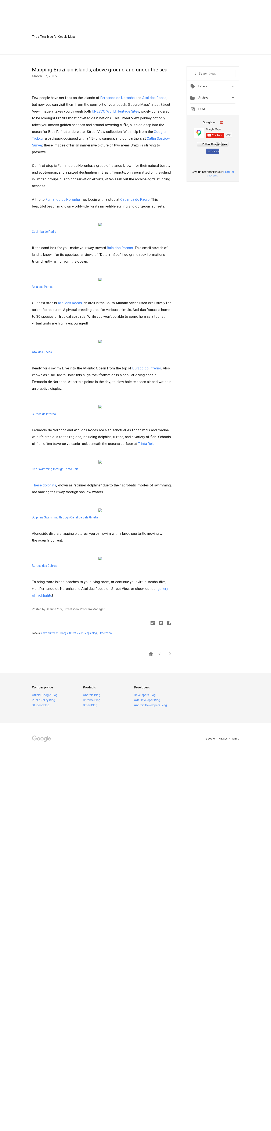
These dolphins (44, 485)
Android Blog (91, 695)
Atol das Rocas (154, 98)
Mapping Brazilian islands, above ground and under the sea (99, 70)
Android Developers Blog (150, 705)
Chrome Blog (91, 700)
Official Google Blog (45, 695)
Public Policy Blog (43, 700)
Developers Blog (145, 695)
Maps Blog (90, 633)
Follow (215, 151)
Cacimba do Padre (134, 199)
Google (210, 738)
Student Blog (40, 705)
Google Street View (71, 633)
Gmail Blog (90, 705)
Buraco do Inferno (146, 368)
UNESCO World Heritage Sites (115, 111)
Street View (105, 633)
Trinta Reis (146, 444)
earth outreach (50, 633)
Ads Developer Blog (147, 700)
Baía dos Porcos (120, 248)
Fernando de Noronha (117, 98)
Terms (235, 738)
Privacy (223, 738)
